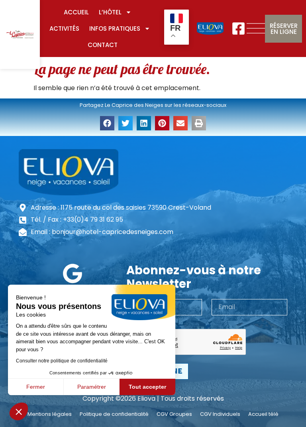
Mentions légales (49, 414)
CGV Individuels (220, 414)
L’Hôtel (110, 12)
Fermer (35, 387)
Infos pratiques (114, 28)
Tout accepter (147, 387)
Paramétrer (91, 387)
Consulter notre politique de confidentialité (62, 361)
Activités (64, 28)
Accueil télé (263, 414)
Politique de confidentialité (114, 414)
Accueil (76, 12)
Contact (103, 45)
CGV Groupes (174, 414)
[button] (18, 411)
